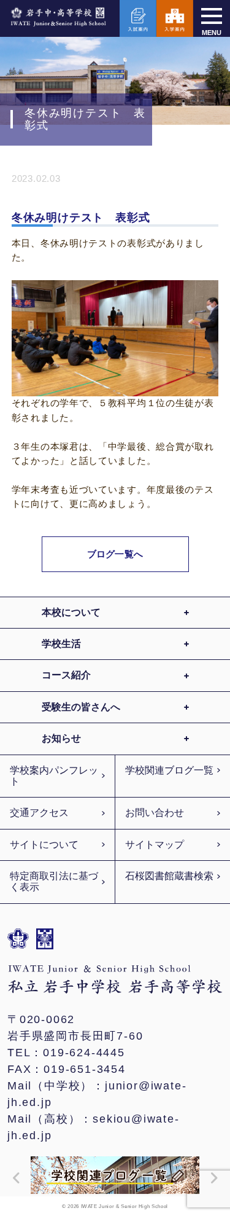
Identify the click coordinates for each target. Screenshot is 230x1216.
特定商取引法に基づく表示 (54, 881)
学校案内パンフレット (54, 775)
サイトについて (44, 844)
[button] (13, 1178)
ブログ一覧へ (115, 554)
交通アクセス (39, 812)
